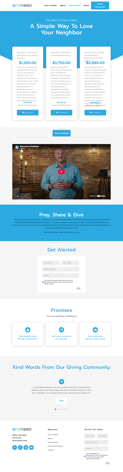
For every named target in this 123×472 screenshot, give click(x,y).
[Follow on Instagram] (25, 447)
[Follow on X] (20, 447)
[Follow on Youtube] (31, 447)
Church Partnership (100, 5)
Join (78, 288)
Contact (51, 450)
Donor (86, 6)
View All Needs (61, 133)
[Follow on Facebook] (14, 447)
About (63, 6)
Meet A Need (74, 6)
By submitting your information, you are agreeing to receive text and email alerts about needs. (58, 282)
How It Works (50, 6)
